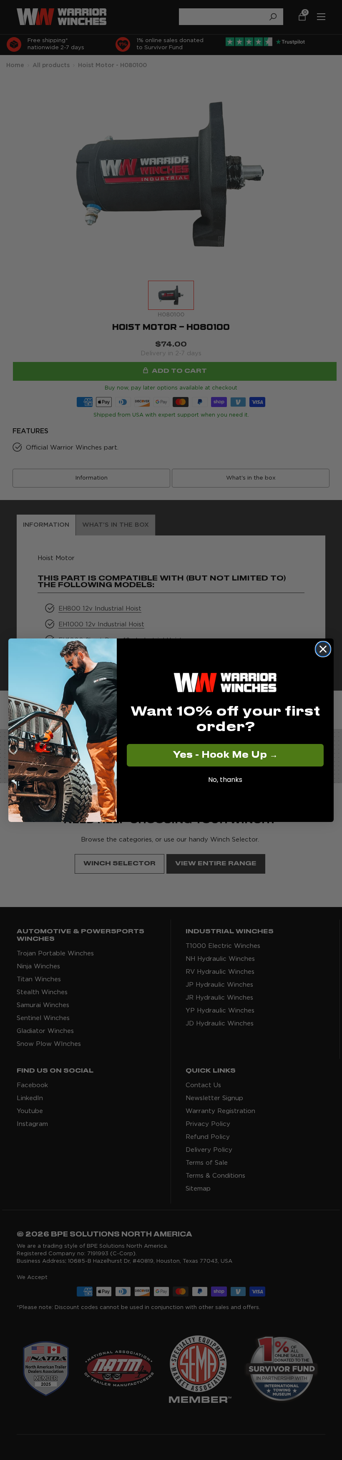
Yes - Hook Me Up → (225, 755)
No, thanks (225, 779)
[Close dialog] (323, 649)
